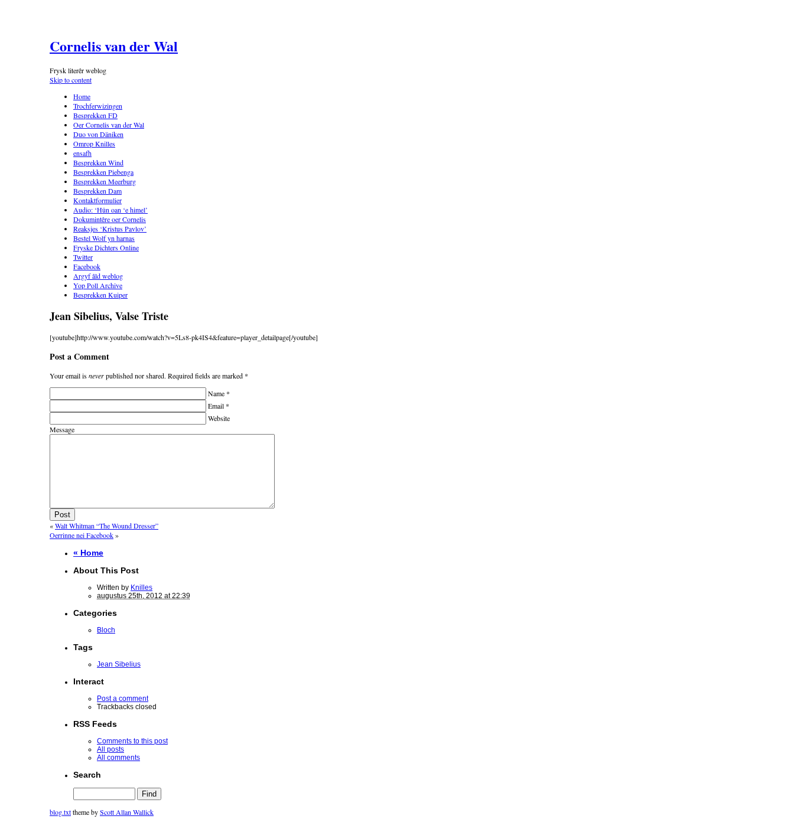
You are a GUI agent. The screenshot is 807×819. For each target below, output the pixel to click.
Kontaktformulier (97, 200)
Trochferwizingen (97, 105)
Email (217, 405)
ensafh (82, 153)
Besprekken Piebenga (103, 172)
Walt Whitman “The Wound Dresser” (106, 525)
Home (81, 96)
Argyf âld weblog (98, 275)
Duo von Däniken (98, 134)
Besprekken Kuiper (100, 294)
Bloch (106, 630)
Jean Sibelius (119, 664)
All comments (118, 757)
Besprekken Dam (97, 190)
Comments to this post (132, 741)
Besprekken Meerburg (104, 181)
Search (87, 774)
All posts (110, 749)
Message (62, 429)
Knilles (141, 587)
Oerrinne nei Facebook (81, 535)
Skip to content (71, 79)
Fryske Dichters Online (106, 247)
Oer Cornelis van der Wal (108, 124)
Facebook (86, 266)
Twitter (83, 257)
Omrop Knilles (94, 143)
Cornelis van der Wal (114, 45)
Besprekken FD (95, 115)
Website (218, 418)
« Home (88, 552)
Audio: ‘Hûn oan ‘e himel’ (110, 209)
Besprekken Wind (98, 162)
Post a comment (122, 698)
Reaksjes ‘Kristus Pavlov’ (110, 228)
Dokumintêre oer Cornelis (109, 219)
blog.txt (60, 812)
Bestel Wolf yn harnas (104, 238)
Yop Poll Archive (97, 285)
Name (218, 393)
